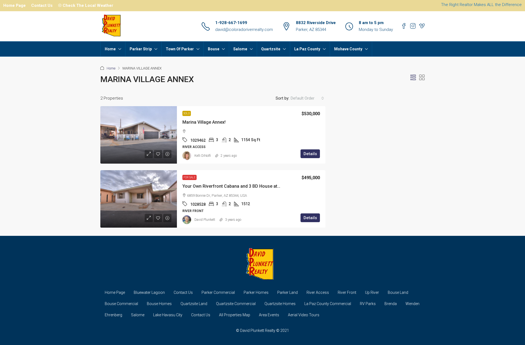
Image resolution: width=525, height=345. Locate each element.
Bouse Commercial (121, 303)
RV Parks (368, 303)
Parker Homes (256, 292)
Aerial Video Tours (303, 315)
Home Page (14, 5)
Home (110, 49)
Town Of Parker (180, 49)
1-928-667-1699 (231, 22)
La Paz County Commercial (327, 303)
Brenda (390, 303)
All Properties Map (234, 315)
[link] (138, 135)
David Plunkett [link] (204, 220)
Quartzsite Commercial (236, 303)
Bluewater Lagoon (149, 292)
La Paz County (307, 49)
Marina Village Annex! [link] (204, 122)
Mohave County (348, 49)
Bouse (213, 49)
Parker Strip (141, 49)
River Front (347, 292)
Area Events (269, 315)
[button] (413, 77)
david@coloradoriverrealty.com (244, 29)
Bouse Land (398, 292)
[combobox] (307, 98)
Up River (372, 292)
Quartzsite (270, 49)
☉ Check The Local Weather (85, 5)
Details (310, 153)
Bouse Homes (159, 303)
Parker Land (287, 292)
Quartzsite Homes (280, 303)
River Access (318, 292)
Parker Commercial (218, 292)
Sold (186, 113)
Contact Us (41, 5)
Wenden (412, 303)
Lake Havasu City (167, 315)
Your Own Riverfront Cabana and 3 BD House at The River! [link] (240, 186)
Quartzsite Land (193, 303)
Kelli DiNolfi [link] (202, 156)
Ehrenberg (113, 315)
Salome (240, 49)
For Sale (189, 177)
